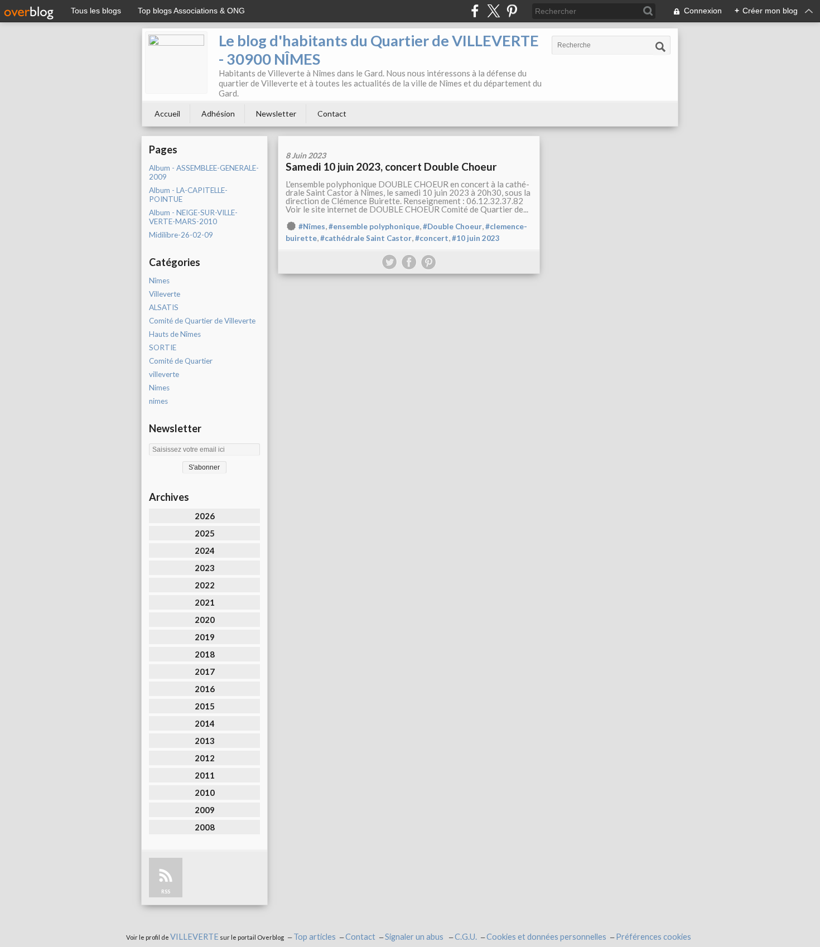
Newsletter (276, 113)
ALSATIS (164, 307)
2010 (205, 792)
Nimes (159, 387)
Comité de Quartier (181, 360)
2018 (205, 654)
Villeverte (164, 293)
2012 (205, 758)
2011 (205, 775)
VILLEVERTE (194, 936)
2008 (205, 827)
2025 (205, 533)
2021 (205, 602)
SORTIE (162, 347)
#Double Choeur (452, 226)
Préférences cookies (653, 936)
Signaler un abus (415, 936)
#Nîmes (311, 226)
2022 (205, 585)
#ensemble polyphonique (374, 226)
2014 (205, 723)
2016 (205, 689)
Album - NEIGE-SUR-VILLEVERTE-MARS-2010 (193, 217)
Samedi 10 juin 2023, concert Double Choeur (391, 166)
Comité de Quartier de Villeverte (202, 320)
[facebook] (475, 10)
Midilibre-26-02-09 (181, 234)
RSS (165, 891)
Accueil (167, 113)
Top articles (314, 936)
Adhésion (218, 113)
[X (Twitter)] (493, 10)
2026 (205, 516)
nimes (158, 401)
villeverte (164, 374)
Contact (331, 113)
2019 (205, 637)
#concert (431, 238)
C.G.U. (466, 936)
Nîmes (159, 280)
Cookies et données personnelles (546, 936)
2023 (205, 568)
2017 (205, 671)
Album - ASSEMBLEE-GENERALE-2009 (204, 172)
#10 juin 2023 (476, 238)
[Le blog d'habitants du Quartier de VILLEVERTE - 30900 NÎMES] (176, 62)
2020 (205, 620)
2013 (205, 741)
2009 (205, 810)
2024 (205, 550)
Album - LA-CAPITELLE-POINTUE (188, 195)
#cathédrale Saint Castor (366, 238)
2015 (205, 706)
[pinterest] (512, 10)
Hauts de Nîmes (175, 334)
